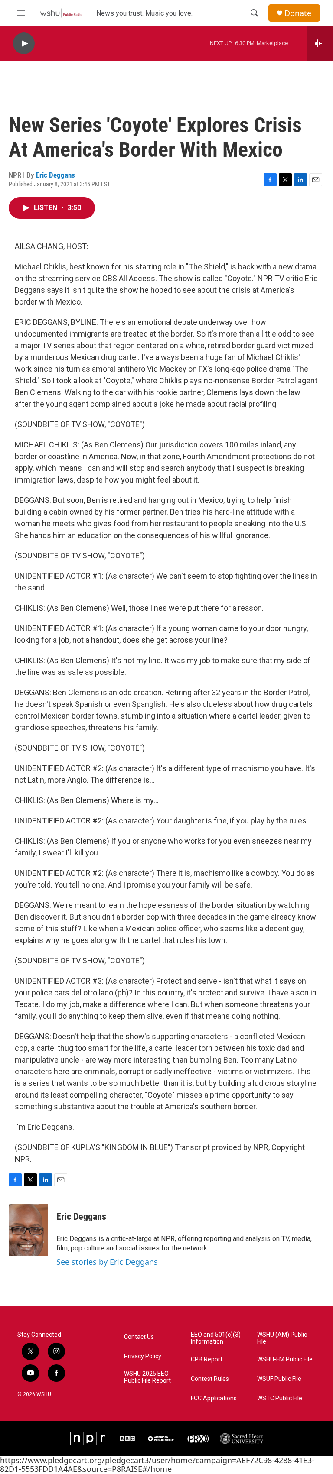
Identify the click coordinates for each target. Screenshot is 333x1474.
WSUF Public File (279, 1379)
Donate (297, 13)
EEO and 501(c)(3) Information (216, 1338)
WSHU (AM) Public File (282, 1338)
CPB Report (206, 1359)
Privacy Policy (142, 1356)
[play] (24, 44)
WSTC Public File (279, 1398)
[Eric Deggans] (28, 1230)
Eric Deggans (55, 175)
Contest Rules (210, 1379)
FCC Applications (214, 1398)
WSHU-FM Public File (285, 1359)
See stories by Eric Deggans (107, 1262)
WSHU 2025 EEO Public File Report (147, 1377)
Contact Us (139, 1337)
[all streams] (320, 43)
